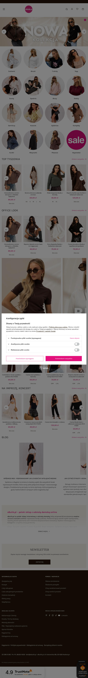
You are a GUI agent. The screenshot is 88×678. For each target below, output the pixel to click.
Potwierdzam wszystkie (63, 358)
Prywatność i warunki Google (45, 331)
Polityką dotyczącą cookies (58, 327)
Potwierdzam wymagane (25, 358)
